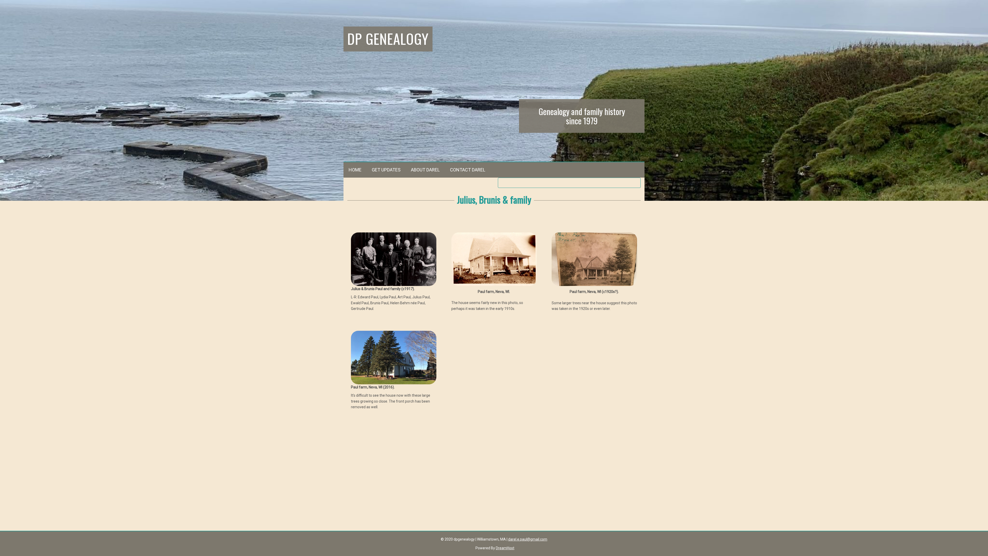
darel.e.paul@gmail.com (527, 539)
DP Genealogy (388, 38)
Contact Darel (467, 169)
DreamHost (505, 548)
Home (355, 169)
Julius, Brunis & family (494, 199)
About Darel (425, 169)
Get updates (386, 169)
